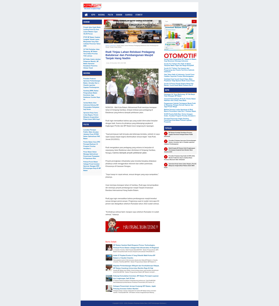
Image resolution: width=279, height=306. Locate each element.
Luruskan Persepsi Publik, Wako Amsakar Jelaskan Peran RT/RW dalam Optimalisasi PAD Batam (91, 134)
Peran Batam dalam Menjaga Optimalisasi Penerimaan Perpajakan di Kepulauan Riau (91, 155)
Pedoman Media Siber (140, 303)
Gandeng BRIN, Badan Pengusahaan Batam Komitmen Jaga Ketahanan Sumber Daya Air (91, 95)
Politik (110, 14)
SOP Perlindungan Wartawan (157, 303)
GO (194, 21)
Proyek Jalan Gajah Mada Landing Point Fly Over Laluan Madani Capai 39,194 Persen (91, 30)
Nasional (101, 14)
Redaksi (130, 303)
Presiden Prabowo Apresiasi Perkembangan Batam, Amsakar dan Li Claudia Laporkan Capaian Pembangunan (91, 83)
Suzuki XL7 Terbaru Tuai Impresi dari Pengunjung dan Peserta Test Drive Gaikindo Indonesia (179, 69)
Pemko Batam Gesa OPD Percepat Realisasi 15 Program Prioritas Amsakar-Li (91, 145)
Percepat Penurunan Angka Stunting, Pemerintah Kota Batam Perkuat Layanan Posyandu (178, 120)
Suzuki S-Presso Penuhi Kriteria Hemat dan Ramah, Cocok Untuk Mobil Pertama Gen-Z (178, 84)
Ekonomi (119, 14)
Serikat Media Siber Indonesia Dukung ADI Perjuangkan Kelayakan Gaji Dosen (91, 106)
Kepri (93, 14)
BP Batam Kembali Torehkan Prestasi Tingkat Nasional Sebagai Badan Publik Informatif (178, 134)
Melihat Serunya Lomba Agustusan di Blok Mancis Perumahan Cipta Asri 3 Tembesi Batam (180, 110)
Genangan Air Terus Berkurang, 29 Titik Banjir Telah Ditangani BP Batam (179, 95)
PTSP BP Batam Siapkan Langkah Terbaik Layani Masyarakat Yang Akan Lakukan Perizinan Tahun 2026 (91, 41)
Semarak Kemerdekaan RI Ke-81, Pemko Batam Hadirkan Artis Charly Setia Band (180, 99)
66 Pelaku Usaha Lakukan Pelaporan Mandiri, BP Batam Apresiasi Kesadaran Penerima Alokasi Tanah (92, 63)
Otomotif (138, 14)
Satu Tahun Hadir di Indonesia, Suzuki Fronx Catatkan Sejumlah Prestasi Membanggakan (179, 75)
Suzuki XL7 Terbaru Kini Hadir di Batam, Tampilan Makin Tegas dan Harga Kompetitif (179, 64)
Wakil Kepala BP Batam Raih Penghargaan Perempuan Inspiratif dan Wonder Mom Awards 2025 (179, 150)
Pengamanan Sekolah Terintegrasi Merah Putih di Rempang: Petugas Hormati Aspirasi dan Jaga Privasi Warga (180, 105)
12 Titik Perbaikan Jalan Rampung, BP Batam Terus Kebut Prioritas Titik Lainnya (91, 52)
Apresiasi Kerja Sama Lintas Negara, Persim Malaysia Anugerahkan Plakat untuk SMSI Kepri (91, 116)
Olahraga (128, 14)
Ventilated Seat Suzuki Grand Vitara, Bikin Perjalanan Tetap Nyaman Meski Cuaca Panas (179, 80)
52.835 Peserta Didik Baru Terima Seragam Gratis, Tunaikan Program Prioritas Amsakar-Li (180, 114)
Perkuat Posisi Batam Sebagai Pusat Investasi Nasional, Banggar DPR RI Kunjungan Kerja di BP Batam (92, 166)
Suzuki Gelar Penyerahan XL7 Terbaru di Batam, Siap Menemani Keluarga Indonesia (180, 60)
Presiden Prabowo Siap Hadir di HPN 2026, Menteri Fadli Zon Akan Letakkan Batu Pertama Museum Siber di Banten (179, 157)
